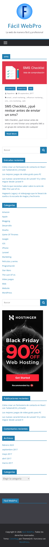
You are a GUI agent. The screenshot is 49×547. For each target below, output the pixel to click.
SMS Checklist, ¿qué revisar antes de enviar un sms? (22, 110)
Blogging (6, 221)
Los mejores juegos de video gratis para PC (21, 174)
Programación (8, 266)
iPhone (5, 248)
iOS (3, 243)
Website (6, 288)
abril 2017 (6, 458)
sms (6, 101)
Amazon (6, 212)
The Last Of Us (8, 275)
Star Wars (6, 270)
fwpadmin (11, 93)
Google (5, 239)
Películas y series (10, 261)
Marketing (22, 89)
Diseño (5, 230)
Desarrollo (10, 89)
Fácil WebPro (24, 25)
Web (30, 89)
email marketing (19, 97)
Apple (4, 216)
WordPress (7, 292)
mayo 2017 (7, 454)
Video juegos (8, 279)
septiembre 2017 (10, 449)
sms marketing (15, 101)
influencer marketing (34, 97)
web (23, 101)
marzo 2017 (7, 463)
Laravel (5, 252)
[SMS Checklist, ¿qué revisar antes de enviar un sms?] (24, 72)
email (9, 97)
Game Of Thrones (10, 234)
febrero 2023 (8, 445)
